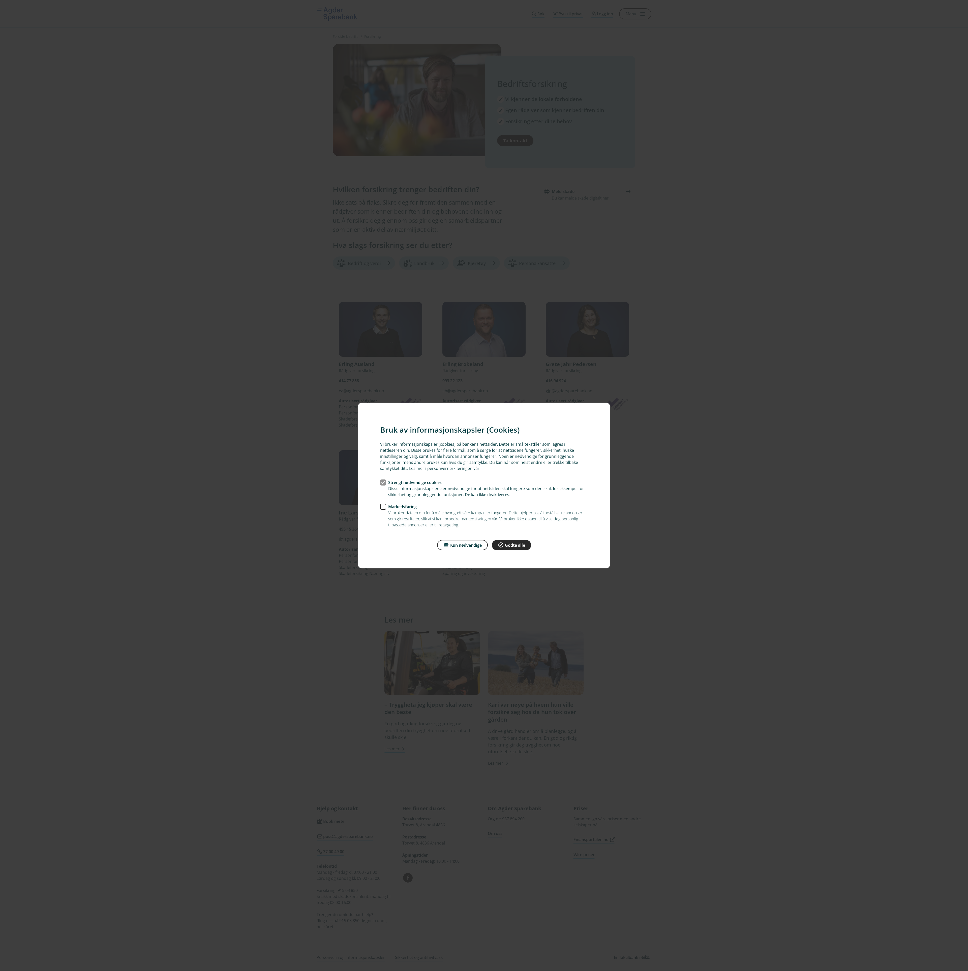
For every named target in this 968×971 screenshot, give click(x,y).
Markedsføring (402, 506)
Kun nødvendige (466, 545)
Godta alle (515, 545)
